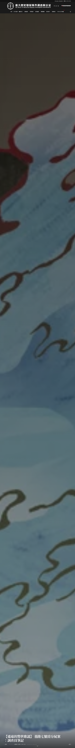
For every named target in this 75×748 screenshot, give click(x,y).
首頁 (11, 11)
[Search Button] (70, 11)
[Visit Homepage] (29, 6)
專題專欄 (42, 11)
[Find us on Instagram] (56, 6)
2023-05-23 (11, 744)
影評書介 (48, 11)
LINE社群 (16, 11)
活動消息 (53, 11)
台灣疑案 (26, 11)
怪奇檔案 (37, 11)
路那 (6, 744)
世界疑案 (31, 11)
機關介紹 (20, 11)
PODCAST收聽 (60, 11)
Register (61, 1)
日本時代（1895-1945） (22, 744)
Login (57, 1)
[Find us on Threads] (58, 6)
